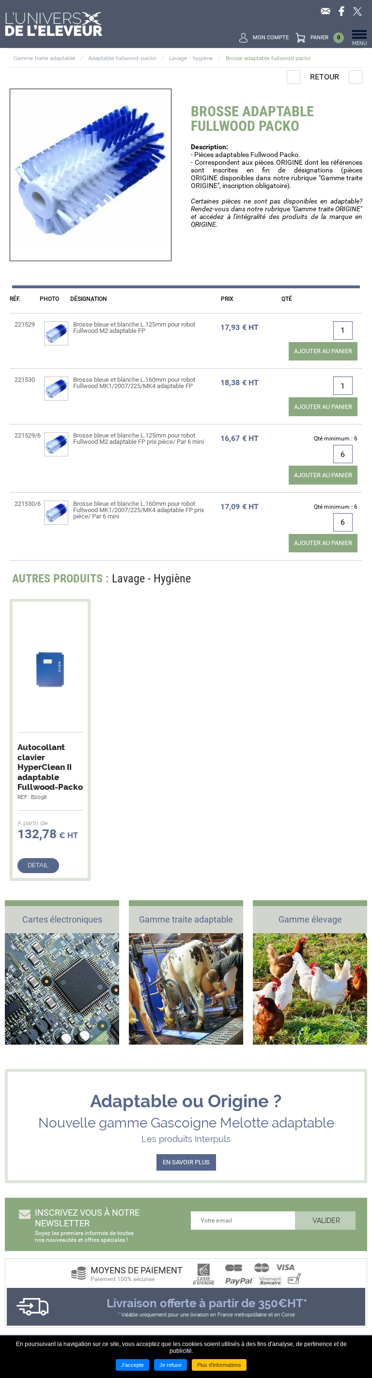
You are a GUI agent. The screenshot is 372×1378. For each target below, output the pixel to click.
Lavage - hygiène (191, 58)
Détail (38, 865)
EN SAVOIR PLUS (186, 1162)
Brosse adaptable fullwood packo (268, 58)
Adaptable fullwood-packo (122, 58)
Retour (324, 76)
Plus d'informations (219, 1365)
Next (349, 581)
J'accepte (132, 1365)
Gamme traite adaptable (45, 58)
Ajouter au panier (323, 351)
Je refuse (170, 1365)
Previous (330, 581)
